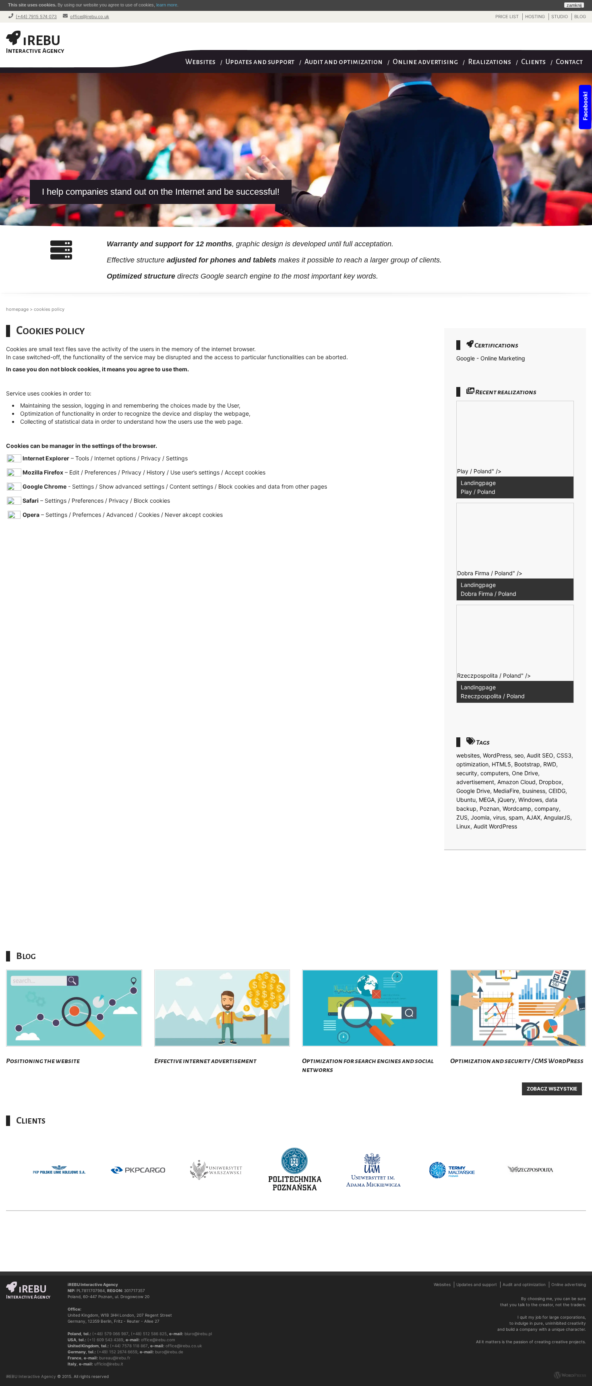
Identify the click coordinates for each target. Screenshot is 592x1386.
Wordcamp (517, 808)
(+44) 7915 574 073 (36, 16)
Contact (569, 62)
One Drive (525, 773)
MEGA (487, 799)
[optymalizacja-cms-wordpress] (518, 1008)
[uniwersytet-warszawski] (142, 1170)
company (546, 808)
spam (516, 817)
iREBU (35, 43)
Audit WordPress (495, 826)
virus (499, 817)
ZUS (462, 817)
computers (494, 773)
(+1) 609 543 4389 (105, 1339)
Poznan (489, 808)
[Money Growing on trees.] (222, 1008)
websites (468, 755)
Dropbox (550, 781)
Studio (559, 16)
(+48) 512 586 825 (149, 1333)
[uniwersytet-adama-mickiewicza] (299, 1170)
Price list (507, 16)
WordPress (497, 755)
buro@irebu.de (169, 1351)
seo (519, 755)
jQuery (506, 799)
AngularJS (557, 817)
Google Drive (473, 790)
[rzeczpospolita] (456, 1170)
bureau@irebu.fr (114, 1357)
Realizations (489, 62)
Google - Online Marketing (490, 358)
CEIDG (557, 790)
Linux (463, 826)
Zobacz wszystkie (552, 1089)
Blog (580, 16)
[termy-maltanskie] (378, 1170)
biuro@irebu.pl (198, 1333)
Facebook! (585, 107)
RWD (549, 764)
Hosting (535, 16)
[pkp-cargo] (63, 1170)
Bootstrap (527, 764)
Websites (200, 62)
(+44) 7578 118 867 (129, 1345)
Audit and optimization (343, 62)
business (533, 790)
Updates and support (260, 62)
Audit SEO (540, 755)
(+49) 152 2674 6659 (117, 1351)
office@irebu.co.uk (89, 16)
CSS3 (564, 755)
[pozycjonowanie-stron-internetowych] (74, 1008)
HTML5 (501, 764)
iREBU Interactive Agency (31, 1376)
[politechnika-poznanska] (220, 1170)
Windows (530, 799)
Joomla (480, 817)
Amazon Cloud (516, 781)
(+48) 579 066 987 (110, 1333)
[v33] (535, 1170)
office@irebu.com (158, 1339)
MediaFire (506, 790)
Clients (533, 62)
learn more (166, 4)
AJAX (533, 817)
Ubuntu (466, 799)
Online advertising (425, 62)
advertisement (475, 781)
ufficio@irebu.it (108, 1363)
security (466, 773)
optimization (472, 764)
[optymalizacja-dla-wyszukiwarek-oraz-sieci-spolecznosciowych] (370, 1008)
